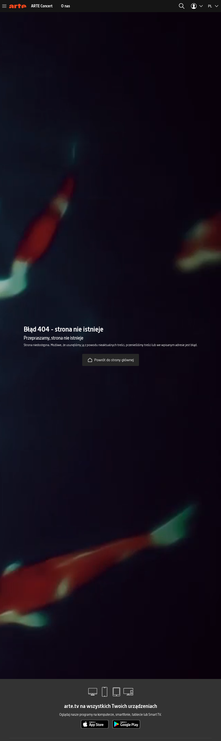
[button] (182, 6)
